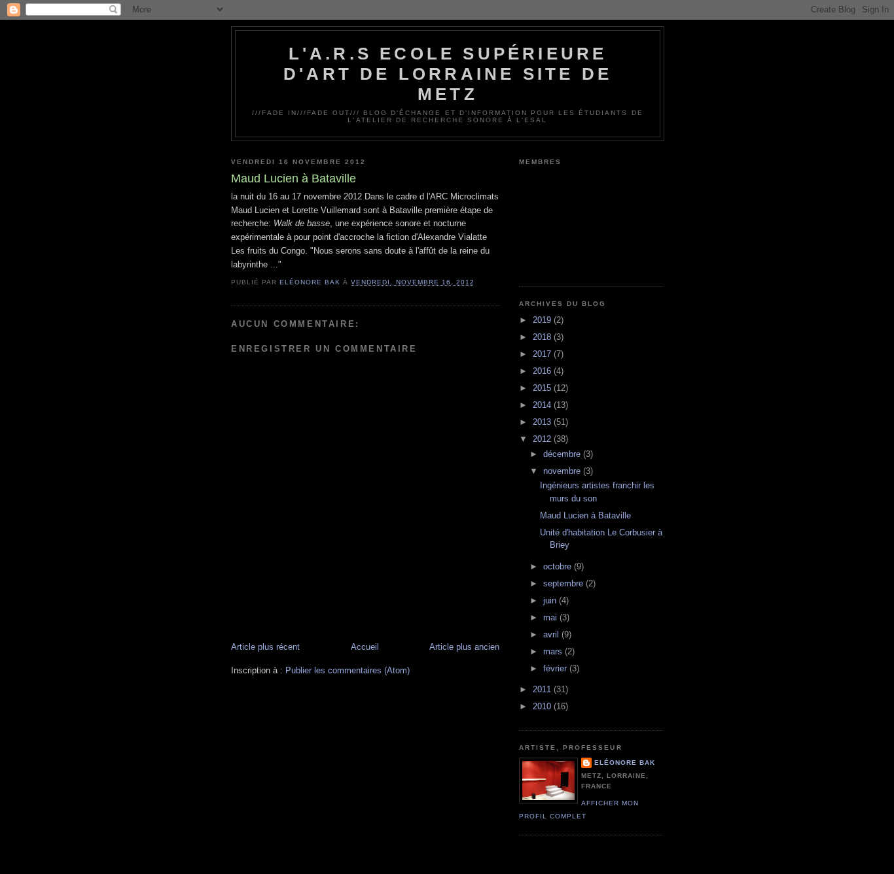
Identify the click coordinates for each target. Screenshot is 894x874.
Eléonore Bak (624, 762)
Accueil (365, 647)
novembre (563, 471)
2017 (543, 354)
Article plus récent (265, 647)
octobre (558, 566)
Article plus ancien (464, 647)
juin (551, 600)
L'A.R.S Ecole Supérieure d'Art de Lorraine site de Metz (447, 74)
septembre (564, 583)
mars (554, 651)
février (556, 668)
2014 (543, 405)
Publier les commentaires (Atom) (347, 670)
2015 (543, 388)
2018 (543, 337)
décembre (563, 454)
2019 (543, 320)
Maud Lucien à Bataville (585, 515)
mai (551, 617)
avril (552, 634)
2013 (543, 422)
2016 (543, 371)
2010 (543, 706)
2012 (543, 439)
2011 (543, 689)
